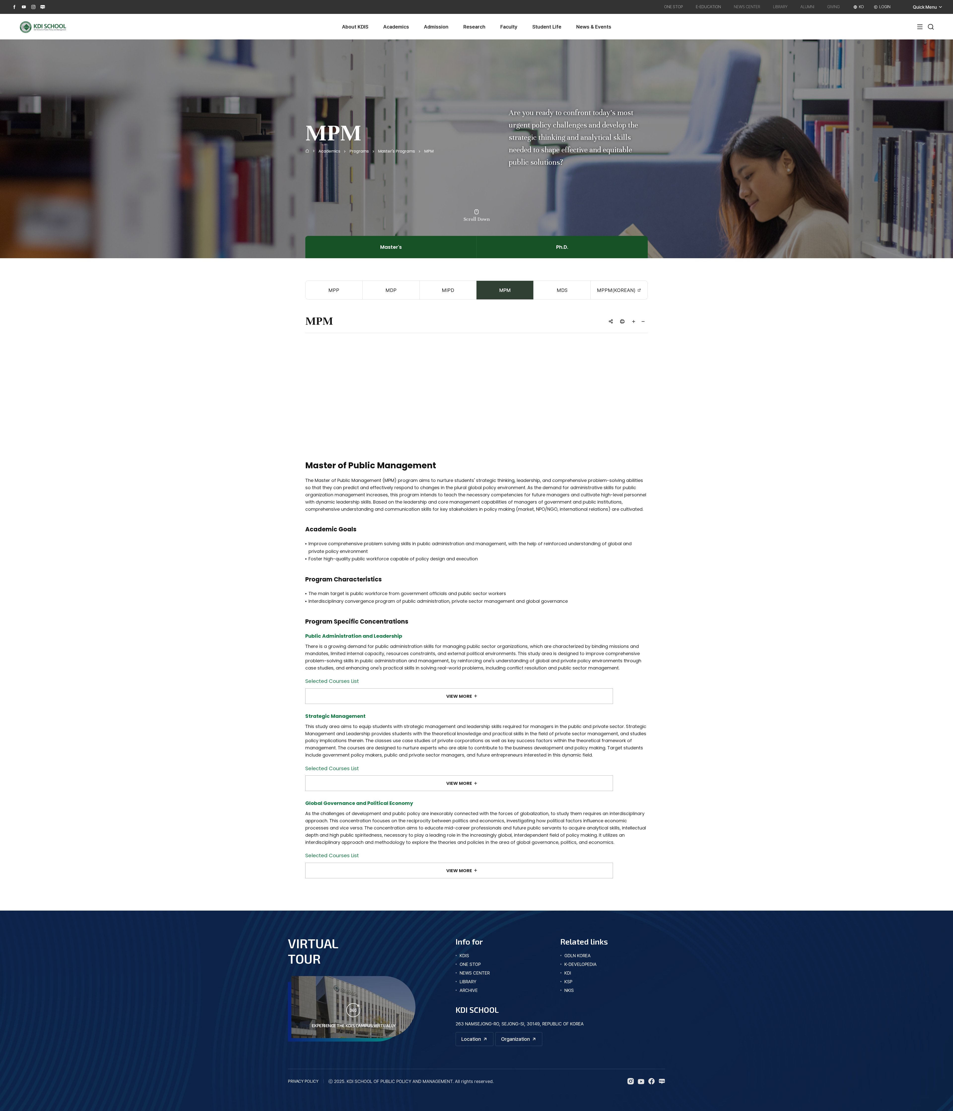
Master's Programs (396, 151)
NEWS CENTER (747, 6)
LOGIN (884, 6)
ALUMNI (807, 6)
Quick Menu (925, 7)
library (468, 981)
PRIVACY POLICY (303, 1081)
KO (861, 6)
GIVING (833, 6)
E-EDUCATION (708, 6)
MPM (429, 151)
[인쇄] (622, 321)
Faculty (508, 27)
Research (474, 27)
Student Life (546, 27)
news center (475, 973)
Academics (396, 27)
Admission (436, 27)
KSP (568, 981)
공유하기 (610, 321)
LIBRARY (780, 6)
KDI (567, 973)
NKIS (569, 990)
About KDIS (355, 27)
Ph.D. (562, 247)
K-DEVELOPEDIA (580, 964)
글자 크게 (633, 321)
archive (469, 990)
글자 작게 (643, 321)
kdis (464, 955)
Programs (359, 151)
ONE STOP (673, 6)
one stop (470, 964)
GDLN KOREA (577, 955)
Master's (391, 247)
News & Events (593, 27)
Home (307, 150)
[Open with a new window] (14, 7)
